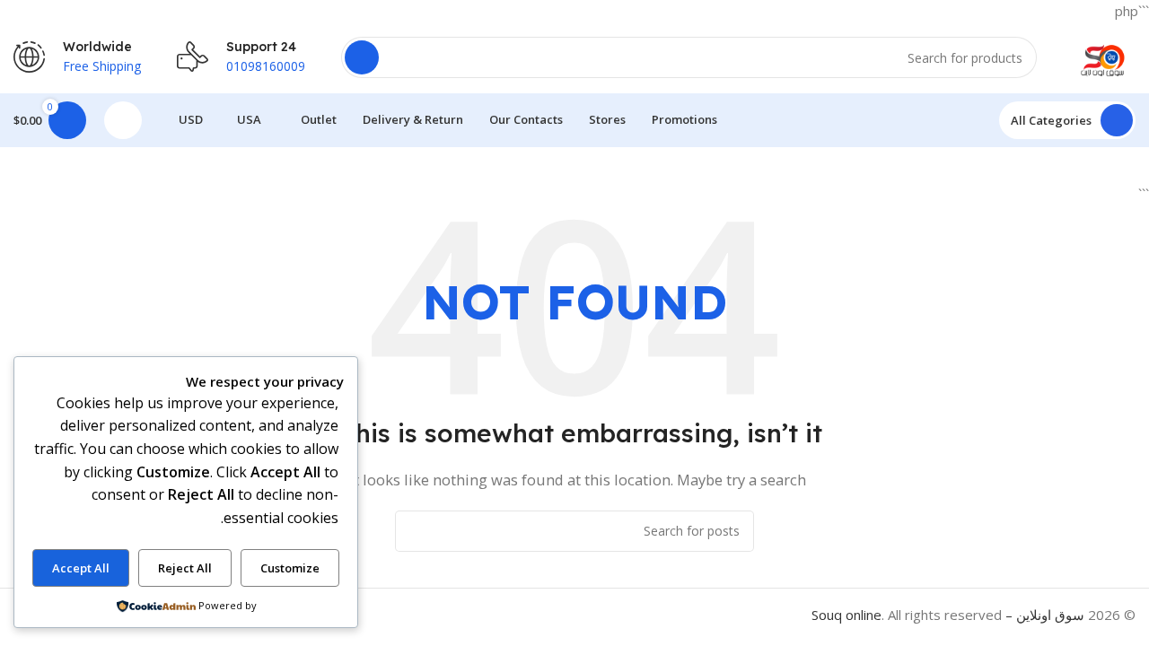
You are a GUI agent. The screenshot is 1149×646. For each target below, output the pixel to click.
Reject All (185, 568)
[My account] (123, 120)
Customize (290, 568)
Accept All (81, 568)
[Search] (362, 57)
